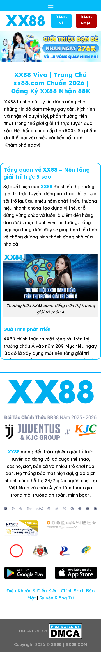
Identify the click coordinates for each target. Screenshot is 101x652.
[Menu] (50, 5)
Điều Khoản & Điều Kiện (32, 591)
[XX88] (25, 20)
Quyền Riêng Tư (56, 598)
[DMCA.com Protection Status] (65, 630)
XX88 (46, 186)
